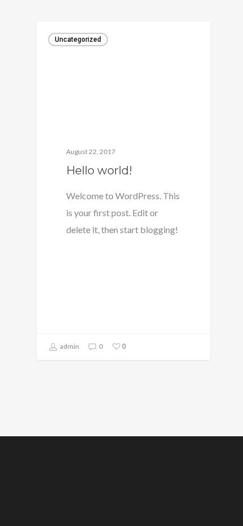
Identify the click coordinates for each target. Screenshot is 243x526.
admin (69, 346)
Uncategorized (78, 39)
